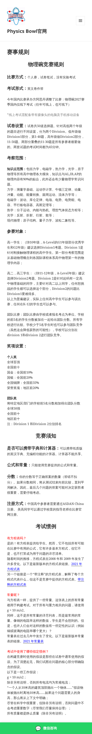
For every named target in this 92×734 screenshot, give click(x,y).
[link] (46, 728)
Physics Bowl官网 (27, 31)
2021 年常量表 (33, 641)
